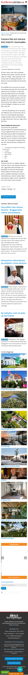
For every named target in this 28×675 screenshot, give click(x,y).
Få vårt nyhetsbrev (7, 582)
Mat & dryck (10, 189)
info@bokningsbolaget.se (16, 636)
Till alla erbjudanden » (14, 577)
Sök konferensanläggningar (11, 670)
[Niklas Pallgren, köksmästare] (14, 275)
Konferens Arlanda (14, 671)
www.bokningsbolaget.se (14, 638)
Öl (14, 189)
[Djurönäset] (14, 327)
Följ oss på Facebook (14, 663)
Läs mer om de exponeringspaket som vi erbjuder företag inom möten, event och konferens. (14, 646)
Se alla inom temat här (8, 197)
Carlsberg (3, 189)
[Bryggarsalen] (14, 224)
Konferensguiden (8, 651)
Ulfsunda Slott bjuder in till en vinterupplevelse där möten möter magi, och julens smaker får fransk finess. (13, 555)
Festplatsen (14, 653)
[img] (14, 561)
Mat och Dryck (5, 33)
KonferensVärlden (18, 651)
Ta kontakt (5, 672)
